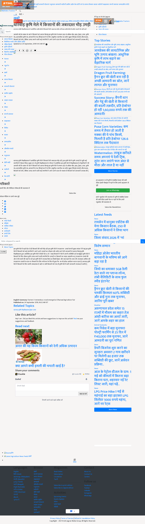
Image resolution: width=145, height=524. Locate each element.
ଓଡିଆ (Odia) (18, 489)
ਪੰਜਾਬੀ (16, 494)
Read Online (58, 471)
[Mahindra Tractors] (122, 21)
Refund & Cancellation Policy (84, 518)
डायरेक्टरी (34, 7)
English (16, 471)
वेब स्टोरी (77, 4)
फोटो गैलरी (7, 220)
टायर (34, 309)
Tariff (56, 479)
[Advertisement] (52, 283)
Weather (97, 305)
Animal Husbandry (100, 325)
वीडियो (19, 7)
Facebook (87, 485)
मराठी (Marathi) (19, 479)
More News (113, 409)
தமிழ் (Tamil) (18, 481)
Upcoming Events (60, 496)
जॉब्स (74, 462)
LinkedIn (87, 490)
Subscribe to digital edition (63, 487)
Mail (75, 318)
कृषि (19, 309)
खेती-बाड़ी (36, 4)
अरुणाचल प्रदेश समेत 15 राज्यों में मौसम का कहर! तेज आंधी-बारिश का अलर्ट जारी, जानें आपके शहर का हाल (111, 315)
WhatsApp (88, 495)
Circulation (58, 476)
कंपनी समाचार (114, 4)
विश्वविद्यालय (25, 309)
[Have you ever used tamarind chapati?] (28, 356)
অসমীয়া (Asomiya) (19, 492)
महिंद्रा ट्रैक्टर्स (8, 44)
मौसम (30, 4)
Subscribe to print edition (63, 485)
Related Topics (24, 306)
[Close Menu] (1, 28)
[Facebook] (5, 200)
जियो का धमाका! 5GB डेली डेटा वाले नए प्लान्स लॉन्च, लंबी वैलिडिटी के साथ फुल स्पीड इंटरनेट (110, 275)
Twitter (87, 488)
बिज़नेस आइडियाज (10, 52)
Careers (87, 476)
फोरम (6, 228)
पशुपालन (52, 4)
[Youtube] (5, 211)
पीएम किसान (8, 54)
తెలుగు (16, 497)
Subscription (58, 474)
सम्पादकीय (122, 4)
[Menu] (16, 1)
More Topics (8, 247)
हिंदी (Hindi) (17, 474)
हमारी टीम (7, 233)
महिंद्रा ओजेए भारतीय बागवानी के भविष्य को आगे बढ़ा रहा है (110, 257)
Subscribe (72, 193)
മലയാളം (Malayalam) (22, 476)
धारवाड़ (16, 309)
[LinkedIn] (5, 208)
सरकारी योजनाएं (44, 4)
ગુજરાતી (16, 499)
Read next (22, 326)
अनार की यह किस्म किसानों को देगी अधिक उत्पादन (46, 346)
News (96, 265)
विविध (71, 21)
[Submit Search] (143, 241)
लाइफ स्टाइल (61, 21)
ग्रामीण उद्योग (70, 4)
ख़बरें (26, 4)
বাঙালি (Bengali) (19, 484)
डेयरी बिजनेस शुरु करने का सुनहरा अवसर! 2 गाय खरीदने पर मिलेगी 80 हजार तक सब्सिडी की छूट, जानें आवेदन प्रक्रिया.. (112, 356)
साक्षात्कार (106, 4)
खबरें (35, 471)
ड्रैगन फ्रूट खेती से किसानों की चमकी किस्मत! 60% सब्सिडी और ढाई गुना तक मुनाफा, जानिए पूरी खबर (112, 295)
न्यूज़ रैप (25, 21)
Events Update (59, 499)
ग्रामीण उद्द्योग (38, 499)
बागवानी (58, 4)
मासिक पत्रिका (26, 7)
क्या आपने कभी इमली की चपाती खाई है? (40, 366)
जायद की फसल (9, 49)
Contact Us (88, 474)
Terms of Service (67, 518)
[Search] (20, 10)
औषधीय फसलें (38, 484)
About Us (87, 471)
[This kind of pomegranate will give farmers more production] (28, 336)
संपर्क (6, 236)
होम (24, 4)
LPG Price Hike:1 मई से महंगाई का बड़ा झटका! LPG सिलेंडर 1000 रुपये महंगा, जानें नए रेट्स (111, 398)
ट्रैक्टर (31, 309)
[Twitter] (5, 206)
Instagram (88, 493)
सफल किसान (89, 4)
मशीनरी (63, 4)
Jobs (66, 21)
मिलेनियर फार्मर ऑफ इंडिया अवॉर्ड (14, 41)
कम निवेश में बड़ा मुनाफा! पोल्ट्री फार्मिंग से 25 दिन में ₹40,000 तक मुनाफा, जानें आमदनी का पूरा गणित (111, 334)
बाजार (95, 4)
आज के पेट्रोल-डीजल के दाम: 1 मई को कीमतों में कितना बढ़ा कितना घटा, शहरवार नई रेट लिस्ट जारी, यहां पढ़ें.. (112, 378)
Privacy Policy (55, 518)
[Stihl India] (104, 21)
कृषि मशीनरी (8, 46)
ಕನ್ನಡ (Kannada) (19, 486)
